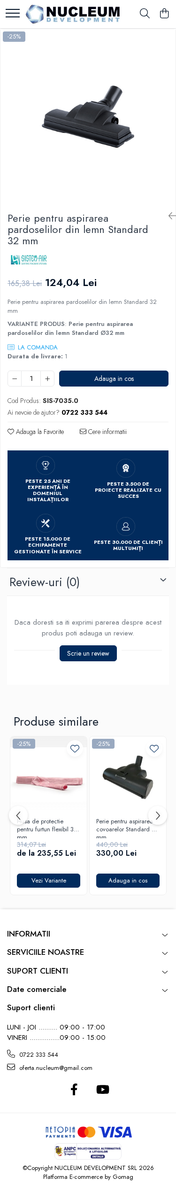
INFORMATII (28, 933)
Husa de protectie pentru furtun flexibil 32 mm (47, 828)
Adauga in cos (114, 378)
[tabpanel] (88, 116)
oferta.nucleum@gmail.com (54, 1067)
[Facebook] (74, 1090)
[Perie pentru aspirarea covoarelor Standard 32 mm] (128, 774)
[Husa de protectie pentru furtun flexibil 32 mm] (48, 774)
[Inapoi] (168, 216)
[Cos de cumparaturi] (164, 14)
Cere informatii (106, 431)
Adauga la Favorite (39, 431)
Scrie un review (88, 653)
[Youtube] (102, 1090)
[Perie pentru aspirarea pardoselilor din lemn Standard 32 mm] (88, 116)
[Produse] (12, 13)
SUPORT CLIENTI (37, 970)
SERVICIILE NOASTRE (45, 952)
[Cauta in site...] (145, 14)
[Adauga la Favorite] (75, 748)
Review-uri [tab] (44, 582)
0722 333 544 (37, 1054)
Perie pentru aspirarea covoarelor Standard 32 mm (127, 828)
